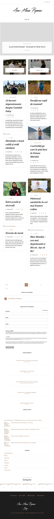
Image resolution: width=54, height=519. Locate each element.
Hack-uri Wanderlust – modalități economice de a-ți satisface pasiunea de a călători (23, 420)
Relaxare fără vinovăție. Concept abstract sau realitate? (23, 442)
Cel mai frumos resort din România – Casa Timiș (22, 422)
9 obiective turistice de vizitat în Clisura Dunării (27, 360)
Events (5, 460)
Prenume (8, 311)
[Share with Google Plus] (11, 117)
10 (40, 284)
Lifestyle (6, 465)
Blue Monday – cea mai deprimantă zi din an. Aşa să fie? (38, 244)
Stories (14, 70)
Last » (6, 288)
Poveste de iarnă (14, 233)
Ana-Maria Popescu (15, 298)
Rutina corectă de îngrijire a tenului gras (20, 436)
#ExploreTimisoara (24, 383)
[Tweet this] (9, 117)
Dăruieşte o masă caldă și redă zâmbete (14, 144)
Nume (7, 317)
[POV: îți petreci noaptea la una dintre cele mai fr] (42, 488)
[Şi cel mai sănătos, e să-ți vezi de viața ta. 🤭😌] (4, 488)
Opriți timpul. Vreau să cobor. (27, 403)
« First (6, 284)
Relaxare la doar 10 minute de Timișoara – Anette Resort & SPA (25, 429)
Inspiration (6, 462)
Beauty (5, 455)
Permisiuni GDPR (9, 331)
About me (39, 70)
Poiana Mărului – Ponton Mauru (27, 371)
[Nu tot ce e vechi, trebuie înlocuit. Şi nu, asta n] (27, 488)
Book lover (6, 458)
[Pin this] (13, 117)
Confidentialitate (32, 512)
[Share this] (7, 117)
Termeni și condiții (40, 512)
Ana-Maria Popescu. (20, 512)
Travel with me (27, 43)
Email (7, 324)
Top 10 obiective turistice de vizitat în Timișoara (27, 381)
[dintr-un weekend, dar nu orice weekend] (50, 488)
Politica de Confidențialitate (25, 339)
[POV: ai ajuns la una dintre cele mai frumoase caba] (11, 488)
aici (43, 343)
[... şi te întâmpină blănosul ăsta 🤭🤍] (19, 488)
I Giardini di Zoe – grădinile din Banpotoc (27, 392)
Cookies (26, 512)
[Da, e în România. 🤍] (35, 488)
